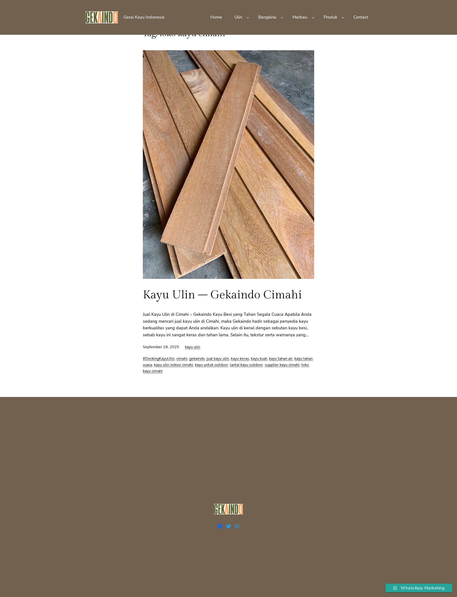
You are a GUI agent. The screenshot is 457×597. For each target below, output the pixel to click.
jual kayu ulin (218, 358)
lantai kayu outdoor (246, 364)
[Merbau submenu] (313, 17)
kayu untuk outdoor (211, 364)
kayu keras (240, 358)
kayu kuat (259, 358)
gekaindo (197, 358)
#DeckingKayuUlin (158, 358)
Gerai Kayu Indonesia (144, 17)
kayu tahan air (281, 358)
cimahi (181, 358)
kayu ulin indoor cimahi (173, 364)
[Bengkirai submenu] (282, 17)
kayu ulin (192, 347)
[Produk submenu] (343, 17)
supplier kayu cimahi (282, 364)
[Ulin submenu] (248, 17)
